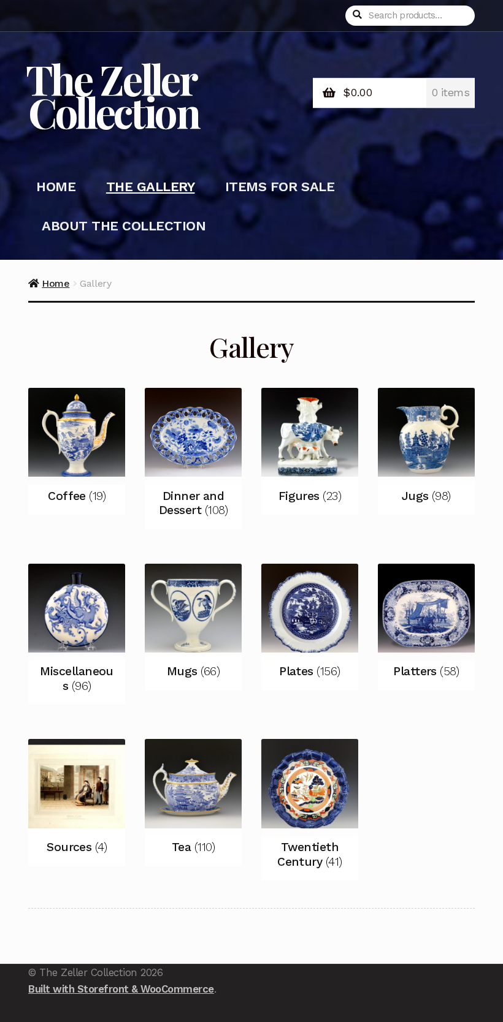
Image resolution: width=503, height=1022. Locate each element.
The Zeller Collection (112, 94)
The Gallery (150, 186)
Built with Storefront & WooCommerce (121, 989)
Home (55, 186)
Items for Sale (279, 186)
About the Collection (123, 225)
